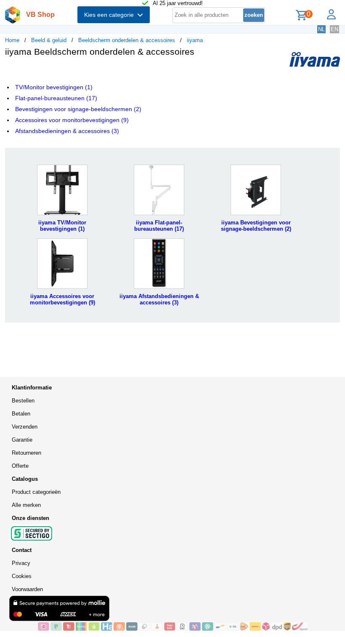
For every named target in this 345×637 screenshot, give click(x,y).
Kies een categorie (110, 14)
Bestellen (23, 400)
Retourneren (26, 453)
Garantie (22, 440)
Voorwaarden (27, 589)
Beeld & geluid (48, 40)
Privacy (21, 563)
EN (334, 29)
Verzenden (24, 427)
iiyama (195, 40)
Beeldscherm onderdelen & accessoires (126, 40)
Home (12, 40)
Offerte (20, 466)
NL (321, 29)
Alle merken (26, 505)
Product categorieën (36, 492)
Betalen (21, 413)
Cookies (22, 576)
